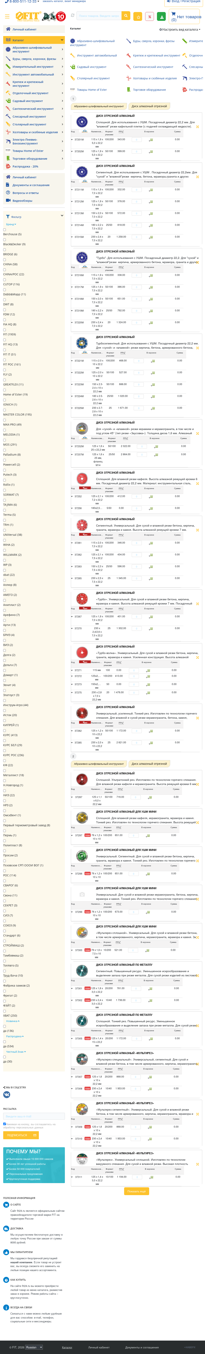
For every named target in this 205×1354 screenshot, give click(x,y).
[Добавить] (144, 139)
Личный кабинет (99, 1347)
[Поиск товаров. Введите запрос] (126, 15)
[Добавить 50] (150, 797)
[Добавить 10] (148, 950)
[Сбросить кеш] (72, 15)
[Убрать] (129, 139)
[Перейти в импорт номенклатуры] (161, 16)
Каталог (67, 1347)
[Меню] (7, 16)
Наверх (190, 1347)
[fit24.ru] (40, 16)
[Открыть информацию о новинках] (137, 16)
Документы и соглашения (142, 1347)
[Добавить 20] (151, 989)
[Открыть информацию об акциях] (149, 16)
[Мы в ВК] (6, 1094)
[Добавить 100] (148, 835)
